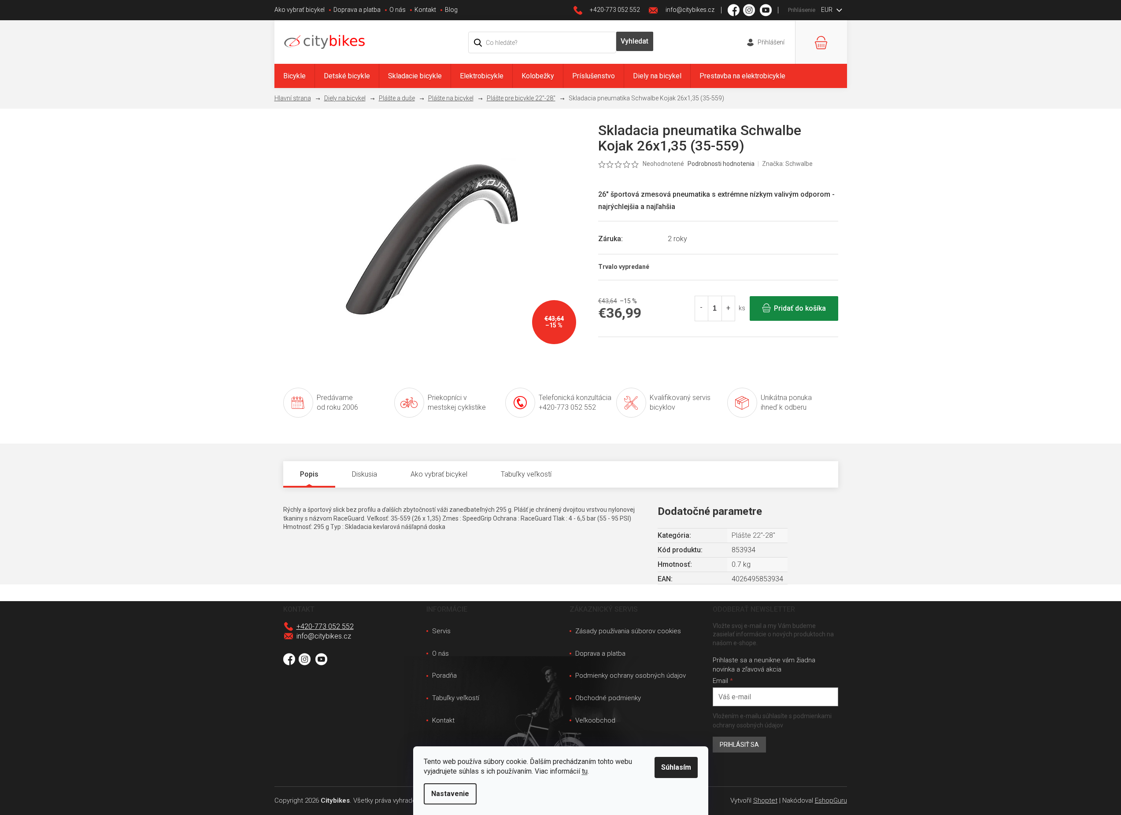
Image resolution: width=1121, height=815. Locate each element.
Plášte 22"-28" (753, 535)
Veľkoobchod (595, 720)
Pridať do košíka (800, 308)
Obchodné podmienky (608, 698)
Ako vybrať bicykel (299, 9)
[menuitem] (294, 76)
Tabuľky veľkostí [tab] (526, 474)
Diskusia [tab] (364, 474)
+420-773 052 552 (325, 626)
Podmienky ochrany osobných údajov (630, 675)
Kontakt (425, 9)
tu (585, 771)
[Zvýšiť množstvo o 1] (728, 308)
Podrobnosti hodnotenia (721, 163)
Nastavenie (450, 793)
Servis (441, 631)
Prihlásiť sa (739, 744)
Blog (451, 9)
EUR (827, 9)
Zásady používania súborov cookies (628, 631)
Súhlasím (676, 767)
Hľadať (634, 41)
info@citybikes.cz (323, 636)
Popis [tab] (309, 474)
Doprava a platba (357, 9)
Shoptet (765, 800)
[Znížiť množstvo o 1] (701, 308)
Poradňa (444, 675)
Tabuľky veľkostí (455, 698)
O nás (397, 9)
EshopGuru (831, 800)
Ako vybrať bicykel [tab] (439, 474)
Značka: (787, 163)
